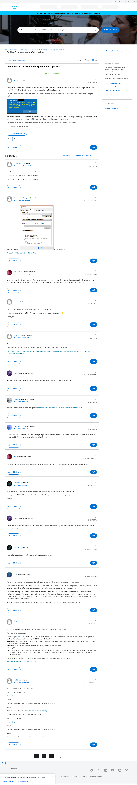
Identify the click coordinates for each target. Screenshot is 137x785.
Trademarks (75, 776)
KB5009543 (18, 637)
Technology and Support (28, 50)
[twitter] (98, 770)
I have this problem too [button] (17, 133)
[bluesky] (126, 770)
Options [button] (128, 51)
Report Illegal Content (96, 776)
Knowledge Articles (112, 108)
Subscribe (119, 51)
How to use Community (113, 83)
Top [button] (5, 763)
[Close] (52, 776)
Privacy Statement (8, 781)
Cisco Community (11, 50)
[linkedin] (105, 770)
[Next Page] (59, 756)
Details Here (11, 696)
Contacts (14, 768)
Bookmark (109, 51)
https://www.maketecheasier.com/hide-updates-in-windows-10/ (60, 408)
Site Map (84, 776)
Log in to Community (112, 91)
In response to (25, 166)
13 (56, 756)
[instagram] (119, 770)
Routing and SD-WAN (57, 50)
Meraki (16, 139)
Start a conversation (110, 30)
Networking (43, 50)
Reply (93, 147)
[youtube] (112, 770)
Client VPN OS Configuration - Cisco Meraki (22, 253)
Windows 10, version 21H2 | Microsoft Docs (22, 661)
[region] (27, 779)
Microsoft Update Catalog (38, 711)
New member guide (112, 86)
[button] (22, 106)
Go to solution (53, 74)
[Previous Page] (29, 756)
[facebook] (91, 770)
